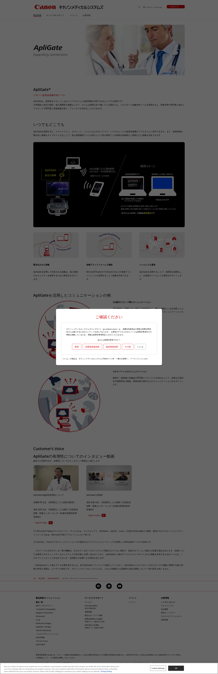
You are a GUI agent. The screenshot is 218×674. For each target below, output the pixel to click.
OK (176, 668)
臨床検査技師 (112, 346)
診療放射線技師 (92, 346)
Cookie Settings (158, 668)
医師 (77, 346)
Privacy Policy (106, 671)
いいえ (140, 346)
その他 (128, 346)
